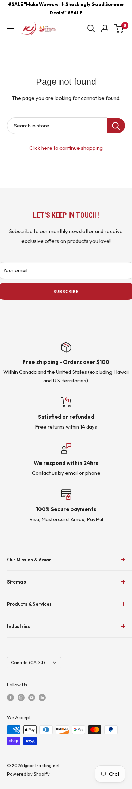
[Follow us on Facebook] (10, 697)
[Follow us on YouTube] (31, 697)
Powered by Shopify (28, 774)
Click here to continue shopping (66, 147)
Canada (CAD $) (28, 662)
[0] (119, 28)
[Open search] (91, 28)
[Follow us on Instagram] (21, 697)
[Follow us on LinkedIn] (42, 697)
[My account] (104, 28)
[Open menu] (10, 28)
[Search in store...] (116, 125)
